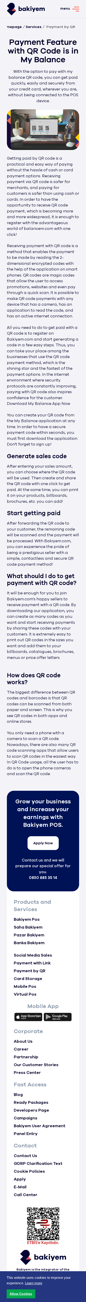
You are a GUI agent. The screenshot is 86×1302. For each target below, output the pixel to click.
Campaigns (25, 1118)
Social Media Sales (33, 955)
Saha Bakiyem (28, 927)
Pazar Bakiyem (29, 935)
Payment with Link (32, 963)
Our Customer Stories (36, 1065)
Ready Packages (31, 1102)
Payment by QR (29, 971)
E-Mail (20, 1187)
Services (34, 26)
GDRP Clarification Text (38, 1163)
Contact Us (25, 1155)
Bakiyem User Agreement (39, 1126)
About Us (23, 1041)
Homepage (11, 26)
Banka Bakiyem (29, 943)
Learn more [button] (33, 1283)
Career (21, 1049)
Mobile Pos (25, 986)
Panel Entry (26, 1133)
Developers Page (31, 1110)
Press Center (27, 1072)
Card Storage (28, 978)
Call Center (25, 1195)
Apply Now (43, 843)
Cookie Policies (29, 1171)
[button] (21, 1294)
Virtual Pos (25, 994)
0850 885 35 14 (43, 877)
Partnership (26, 1057)
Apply (20, 1179)
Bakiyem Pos (27, 919)
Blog (18, 1094)
